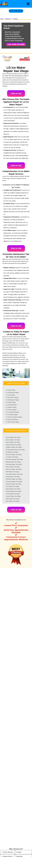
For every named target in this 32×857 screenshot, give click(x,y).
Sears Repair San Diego (13, 467)
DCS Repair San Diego (12, 486)
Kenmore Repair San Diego (14, 454)
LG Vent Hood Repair (12, 419)
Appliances (8, 18)
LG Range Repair (11, 402)
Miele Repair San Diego (12, 498)
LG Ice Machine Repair (12, 412)
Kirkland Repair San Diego (13, 491)
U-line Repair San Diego (13, 494)
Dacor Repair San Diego (13, 440)
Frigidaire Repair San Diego (14, 447)
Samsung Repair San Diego (14, 464)
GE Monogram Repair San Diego (15, 449)
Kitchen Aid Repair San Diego (14, 459)
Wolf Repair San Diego (12, 471)
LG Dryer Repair (10, 390)
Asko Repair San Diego (12, 501)
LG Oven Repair (10, 395)
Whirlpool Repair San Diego (14, 479)
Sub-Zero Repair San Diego (14, 469)
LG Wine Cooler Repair (12, 422)
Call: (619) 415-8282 (16, 44)
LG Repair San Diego (12, 457)
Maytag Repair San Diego (13, 462)
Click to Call (16, 93)
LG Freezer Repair (11, 409)
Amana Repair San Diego (13, 437)
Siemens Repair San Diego (13, 484)
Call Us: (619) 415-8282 (16, 11)
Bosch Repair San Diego (13, 442)
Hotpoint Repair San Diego (13, 444)
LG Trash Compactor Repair (14, 417)
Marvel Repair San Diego (13, 489)
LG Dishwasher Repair (12, 392)
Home (1, 18)
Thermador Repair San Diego (14, 474)
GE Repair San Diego (12, 452)
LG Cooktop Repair (11, 405)
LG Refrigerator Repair (12, 400)
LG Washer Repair (11, 407)
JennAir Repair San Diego (13, 496)
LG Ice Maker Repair (12, 414)
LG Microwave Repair (12, 397)
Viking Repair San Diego (13, 476)
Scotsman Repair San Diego (14, 481)
